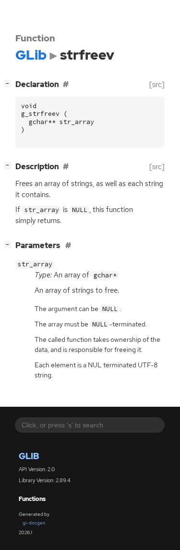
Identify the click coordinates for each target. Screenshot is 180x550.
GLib (29, 456)
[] (9, 83)
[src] (157, 84)
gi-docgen (34, 523)
